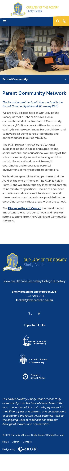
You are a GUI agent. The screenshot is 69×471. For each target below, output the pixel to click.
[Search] (58, 21)
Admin (15, 441)
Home (5, 441)
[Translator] (64, 21)
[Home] (34, 262)
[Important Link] (34, 341)
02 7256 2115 (36, 296)
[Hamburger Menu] (4, 21)
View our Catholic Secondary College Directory (34, 281)
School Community (15, 79)
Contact (27, 441)
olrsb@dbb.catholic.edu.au (35, 300)
